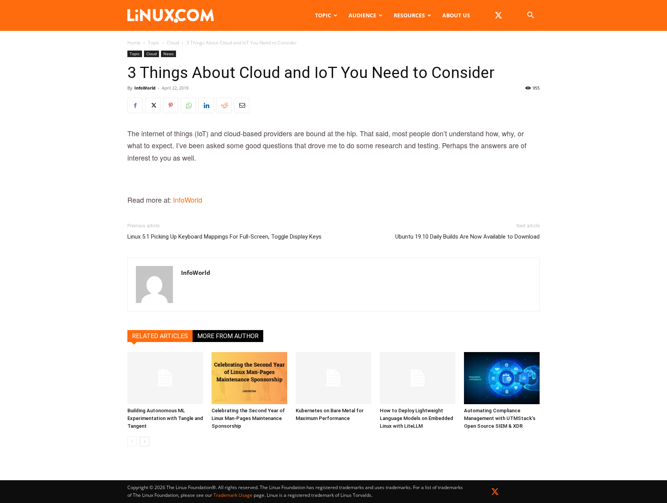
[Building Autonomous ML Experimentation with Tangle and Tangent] (165, 378)
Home (134, 42)
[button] (530, 16)
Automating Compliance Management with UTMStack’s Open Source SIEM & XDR (499, 418)
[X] (498, 15)
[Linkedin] (206, 105)
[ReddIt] (224, 105)
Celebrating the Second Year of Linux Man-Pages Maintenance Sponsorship (248, 418)
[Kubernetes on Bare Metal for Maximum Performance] (333, 378)
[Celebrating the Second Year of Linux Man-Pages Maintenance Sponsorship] (249, 378)
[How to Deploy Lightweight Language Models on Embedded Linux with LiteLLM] (417, 378)
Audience (362, 15)
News (168, 53)
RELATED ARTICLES (160, 336)
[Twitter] (495, 493)
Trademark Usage (232, 495)
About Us (456, 15)
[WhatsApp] (188, 105)
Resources (409, 15)
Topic (323, 15)
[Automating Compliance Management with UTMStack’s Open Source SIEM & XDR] (502, 378)
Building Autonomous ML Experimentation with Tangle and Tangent (165, 418)
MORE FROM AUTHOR (228, 336)
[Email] (241, 105)
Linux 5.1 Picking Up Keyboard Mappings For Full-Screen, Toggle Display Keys (224, 236)
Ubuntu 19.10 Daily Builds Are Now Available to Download (467, 236)
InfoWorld (145, 88)
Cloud (173, 42)
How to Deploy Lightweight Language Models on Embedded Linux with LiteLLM (416, 418)
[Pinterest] (170, 105)
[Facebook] (135, 105)
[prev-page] (132, 441)
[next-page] (144, 441)
